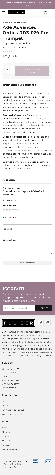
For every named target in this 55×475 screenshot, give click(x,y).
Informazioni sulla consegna (19, 85)
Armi (4, 428)
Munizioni (7, 432)
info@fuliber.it (9, 388)
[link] (45, 12)
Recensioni (9, 180)
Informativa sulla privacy (14, 410)
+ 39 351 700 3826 (10, 380)
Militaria (6, 441)
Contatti (6, 405)
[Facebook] (40, 322)
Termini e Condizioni (12, 414)
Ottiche (5, 436)
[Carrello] (51, 12)
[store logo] (16, 12)
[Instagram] (47, 322)
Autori (17, 467)
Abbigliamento (9, 449)
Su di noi (6, 401)
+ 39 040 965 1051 (10, 384)
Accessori (6, 445)
